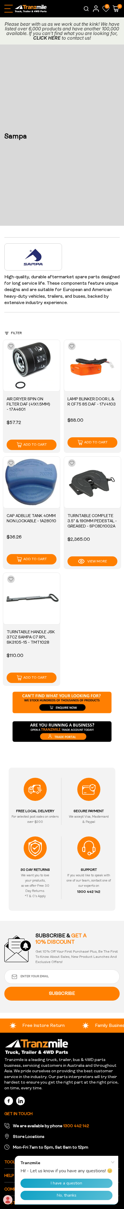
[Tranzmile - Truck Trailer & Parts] (36, 1047)
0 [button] (107, 6)
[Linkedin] (20, 1101)
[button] (106, 8)
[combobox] (85, 8)
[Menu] (8, 8)
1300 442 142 (76, 1126)
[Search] (85, 8)
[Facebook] (8, 1101)
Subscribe (62, 993)
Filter (16, 333)
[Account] (96, 9)
